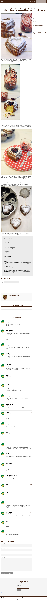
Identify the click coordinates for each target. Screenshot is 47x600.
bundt (5, 282)
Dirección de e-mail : (20, 585)
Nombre (3, 543)
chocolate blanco (10, 282)
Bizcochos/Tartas (21, 8)
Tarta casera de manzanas (9, 290)
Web (2, 552)
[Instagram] (28, 1)
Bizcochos (13, 8)
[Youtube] (32, 1)
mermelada (17, 282)
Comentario (3, 557)
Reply (31, 321)
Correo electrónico (4, 548)
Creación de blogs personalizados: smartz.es (21, 598)
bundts (28, 8)
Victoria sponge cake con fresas (23, 290)
